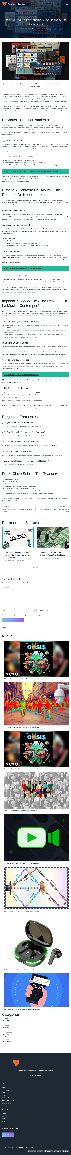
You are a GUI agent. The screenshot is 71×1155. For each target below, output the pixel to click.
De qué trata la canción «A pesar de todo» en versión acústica (21, 769)
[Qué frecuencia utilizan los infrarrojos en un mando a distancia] (36, 703)
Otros (6, 1037)
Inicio (3, 1087)
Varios (6, 1044)
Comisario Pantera (11, 560)
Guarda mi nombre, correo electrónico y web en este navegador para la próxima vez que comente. (31, 615)
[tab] (33, 567)
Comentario (6, 587)
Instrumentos (8, 1032)
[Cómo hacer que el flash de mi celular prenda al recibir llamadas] (36, 990)
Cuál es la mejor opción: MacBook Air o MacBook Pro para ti (54, 509)
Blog (3, 1092)
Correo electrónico (42, 610)
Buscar (4, 627)
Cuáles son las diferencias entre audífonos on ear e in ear (20, 970)
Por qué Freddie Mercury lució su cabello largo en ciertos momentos (18, 509)
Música (35, 16)
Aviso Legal (5, 1090)
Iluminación (8, 1030)
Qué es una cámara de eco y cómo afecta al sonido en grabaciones (23, 911)
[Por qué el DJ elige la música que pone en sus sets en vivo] (36, 790)
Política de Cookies (7, 1098)
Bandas (7, 1020)
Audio (6, 1018)
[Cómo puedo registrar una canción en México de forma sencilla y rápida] (36, 659)
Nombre (5, 610)
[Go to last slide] (4, 546)
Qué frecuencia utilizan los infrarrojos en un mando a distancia (21, 727)
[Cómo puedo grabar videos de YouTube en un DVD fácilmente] (36, 837)
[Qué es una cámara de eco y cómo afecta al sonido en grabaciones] (36, 888)
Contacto (4, 1095)
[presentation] (18, 537)
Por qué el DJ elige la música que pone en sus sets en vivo (20, 810)
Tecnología (8, 1041)
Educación (8, 1023)
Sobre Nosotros (6, 1103)
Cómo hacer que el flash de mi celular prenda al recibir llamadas (22, 1009)
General (7, 1025)
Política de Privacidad (8, 1100)
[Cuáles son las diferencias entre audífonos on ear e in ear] (36, 941)
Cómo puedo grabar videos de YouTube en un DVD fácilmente (21, 863)
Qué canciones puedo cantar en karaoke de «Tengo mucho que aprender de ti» (17, 554)
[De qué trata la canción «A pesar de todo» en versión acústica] (36, 749)
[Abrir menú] (67, 3)
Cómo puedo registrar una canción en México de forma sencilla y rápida (24, 679)
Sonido (7, 1039)
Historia (7, 1027)
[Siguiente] (66, 546)
